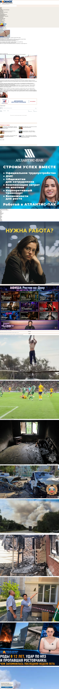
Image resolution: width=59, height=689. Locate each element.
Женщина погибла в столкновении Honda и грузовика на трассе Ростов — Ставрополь (35, 533)
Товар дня (1, 29)
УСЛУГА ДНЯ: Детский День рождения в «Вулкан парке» (8, 40)
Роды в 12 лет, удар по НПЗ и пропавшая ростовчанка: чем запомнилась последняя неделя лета (12, 666)
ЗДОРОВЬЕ (1, 10)
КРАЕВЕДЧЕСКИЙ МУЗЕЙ (4, 12)
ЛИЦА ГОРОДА (2, 13)
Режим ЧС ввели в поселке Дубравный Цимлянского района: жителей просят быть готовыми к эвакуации (13, 533)
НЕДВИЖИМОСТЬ (2, 15)
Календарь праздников (3, 28)
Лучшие (4, 110)
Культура (1, 53)
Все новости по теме (3, 38)
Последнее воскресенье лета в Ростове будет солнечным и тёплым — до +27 (10, 332)
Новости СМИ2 (2, 139)
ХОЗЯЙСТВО (2, 21)
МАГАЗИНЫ (4, 27)
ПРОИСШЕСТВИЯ (2, 18)
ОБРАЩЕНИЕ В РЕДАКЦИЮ (4, 16)
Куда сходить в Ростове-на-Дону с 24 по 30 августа (5, 330)
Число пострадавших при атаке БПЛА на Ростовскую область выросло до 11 (34, 666)
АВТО (1, 8)
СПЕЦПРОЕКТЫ (2, 19)
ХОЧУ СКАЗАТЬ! (2, 22)
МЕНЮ (1, 7)
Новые (1, 110)
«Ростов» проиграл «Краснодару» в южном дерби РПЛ (7, 419)
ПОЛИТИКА (1, 17)
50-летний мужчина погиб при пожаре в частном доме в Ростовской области (9, 576)
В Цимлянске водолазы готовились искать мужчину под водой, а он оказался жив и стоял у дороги (12, 334)
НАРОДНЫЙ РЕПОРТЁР (3, 14)
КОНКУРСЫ (1, 11)
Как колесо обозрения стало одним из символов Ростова (26, 576)
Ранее (8, 110)
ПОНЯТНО (7, 687)
